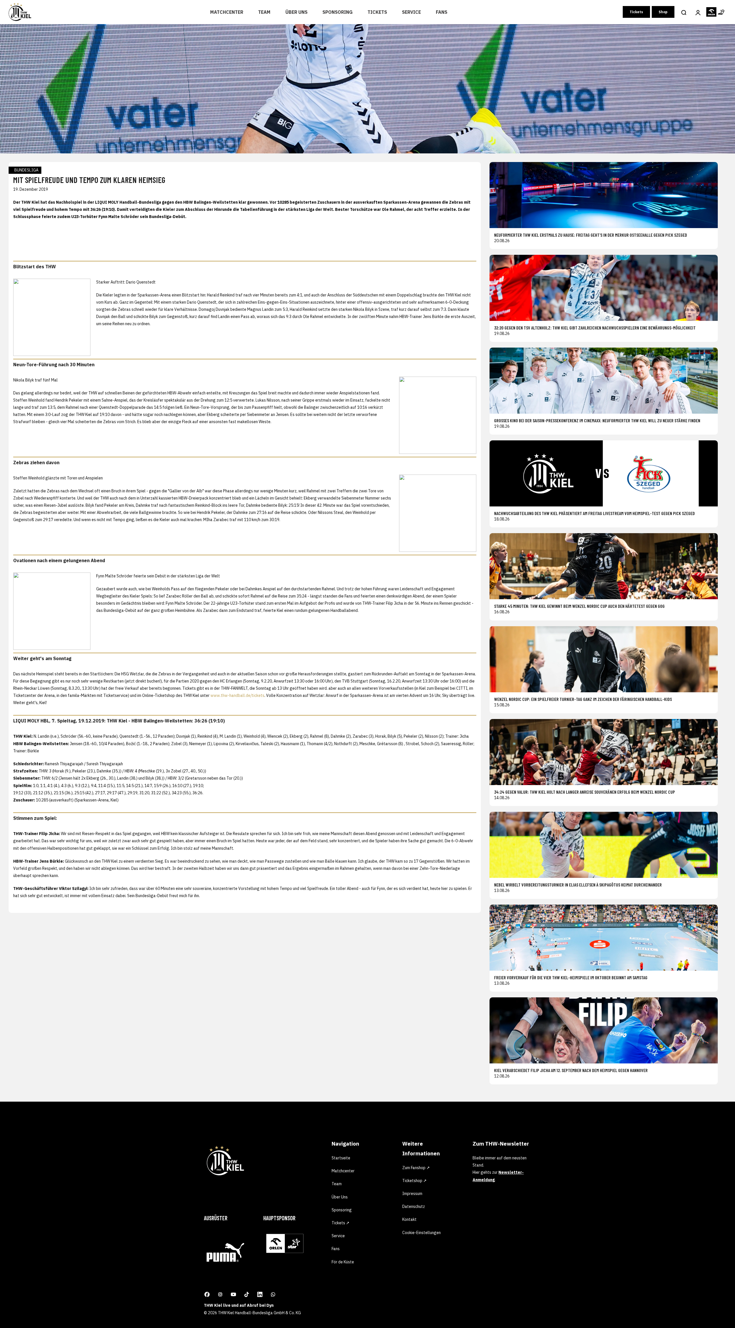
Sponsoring (337, 12)
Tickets (377, 12)
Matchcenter (226, 12)
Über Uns (296, 12)
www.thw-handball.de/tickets (237, 695)
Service (411, 12)
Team (264, 12)
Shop (663, 12)
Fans (441, 12)
